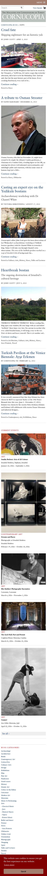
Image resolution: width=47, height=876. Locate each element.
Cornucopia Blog (9, 25)
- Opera (4, 815)
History (4, 784)
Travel (3, 853)
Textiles (4, 851)
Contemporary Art (8, 759)
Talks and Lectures (8, 848)
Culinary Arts (6, 765)
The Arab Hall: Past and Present (13, 635)
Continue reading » (9, 84)
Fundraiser (5, 779)
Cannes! (4, 720)
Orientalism (5, 837)
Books (3, 756)
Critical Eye (5, 762)
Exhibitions (5, 770)
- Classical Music (7, 806)
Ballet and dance (7, 820)
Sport (3, 845)
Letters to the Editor (8, 790)
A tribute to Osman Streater (21, 98)
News (3, 826)
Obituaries (5, 831)
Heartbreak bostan (15, 270)
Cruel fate (8, 30)
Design (3, 768)
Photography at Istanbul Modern (13, 540)
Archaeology (6, 751)
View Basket (37, 8)
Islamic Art (5, 787)
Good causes (5, 781)
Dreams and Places (8, 537)
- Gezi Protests (6, 828)
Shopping (4, 842)
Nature (4, 823)
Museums (4, 798)
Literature (5, 792)
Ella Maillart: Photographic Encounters (15, 589)
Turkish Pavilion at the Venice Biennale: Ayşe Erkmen (23, 355)
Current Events (10, 430)
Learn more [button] (9, 865)
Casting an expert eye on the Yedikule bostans (22, 189)
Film (2, 773)
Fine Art (4, 776)
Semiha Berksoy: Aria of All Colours (14, 459)
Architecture (5, 754)
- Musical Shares (7, 812)
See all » (6, 733)
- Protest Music (6, 817)
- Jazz (3, 809)
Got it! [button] (23, 871)
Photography (6, 839)
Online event (6, 834)
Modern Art (5, 795)
